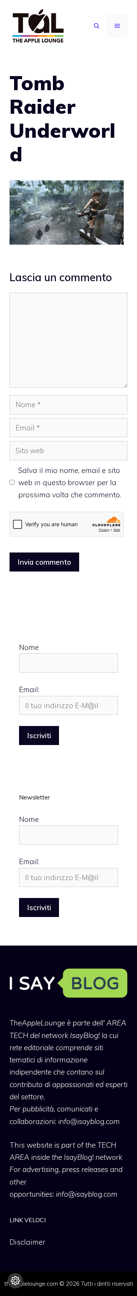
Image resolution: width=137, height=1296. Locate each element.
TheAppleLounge (37, 1022)
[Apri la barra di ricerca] (96, 25)
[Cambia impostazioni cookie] (15, 1280)
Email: (29, 689)
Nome (29, 647)
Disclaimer (27, 1242)
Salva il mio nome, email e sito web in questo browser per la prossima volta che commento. (69, 483)
